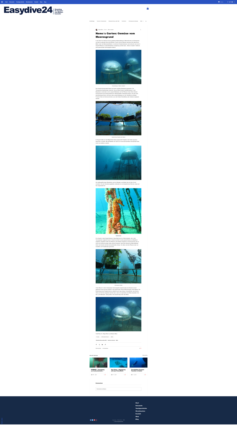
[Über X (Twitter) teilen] (99, 344)
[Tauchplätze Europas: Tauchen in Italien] (138, 363)
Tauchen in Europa (111, 340)
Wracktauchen (140, 411)
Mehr (141, 21)
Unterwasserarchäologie (133, 21)
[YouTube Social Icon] (94, 420)
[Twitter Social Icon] (92, 420)
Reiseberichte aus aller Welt (114, 21)
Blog (137, 419)
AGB (124, 420)
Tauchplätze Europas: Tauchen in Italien (137, 370)
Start (137, 403)
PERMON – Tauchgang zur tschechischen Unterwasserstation (97, 370)
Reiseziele (139, 405)
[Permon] (98, 363)
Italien (112, 336)
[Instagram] (96, 420)
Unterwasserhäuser (105, 336)
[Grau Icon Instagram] (234, 2)
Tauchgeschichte (141, 408)
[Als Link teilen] (105, 344)
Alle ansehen (145, 355)
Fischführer (124, 21)
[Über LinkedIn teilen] (102, 344)
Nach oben (2, 421)
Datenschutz (119, 420)
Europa (97, 336)
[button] (148, 8)
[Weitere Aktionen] (140, 29)
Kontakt (138, 413)
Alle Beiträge (91, 21)
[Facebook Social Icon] (90, 420)
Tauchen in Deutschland (101, 21)
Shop (137, 416)
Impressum (114, 420)
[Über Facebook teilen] (96, 344)
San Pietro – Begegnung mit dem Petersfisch (118, 370)
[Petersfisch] (118, 363)
